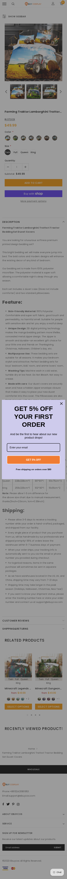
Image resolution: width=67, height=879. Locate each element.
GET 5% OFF (33, 459)
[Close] (61, 403)
